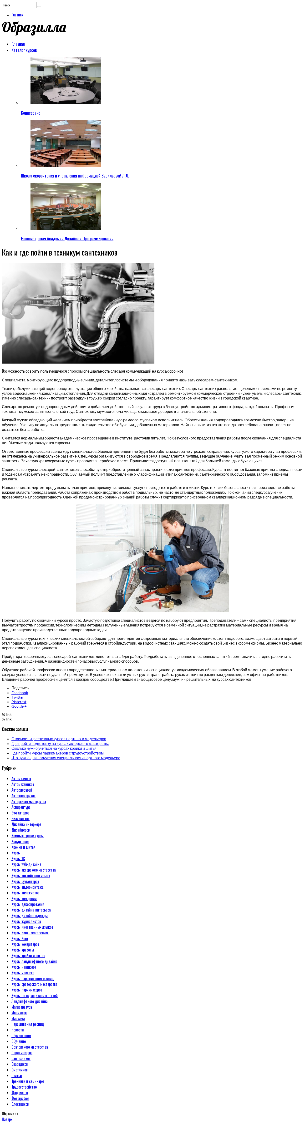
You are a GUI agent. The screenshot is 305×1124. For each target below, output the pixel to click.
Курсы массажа (22, 973)
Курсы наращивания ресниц (32, 978)
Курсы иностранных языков (32, 927)
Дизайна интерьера (26, 824)
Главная (17, 15)
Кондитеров (20, 841)
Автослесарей (21, 790)
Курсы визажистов (25, 893)
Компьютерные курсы (27, 835)
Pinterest (18, 701)
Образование (21, 1035)
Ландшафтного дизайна (29, 1001)
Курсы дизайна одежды (29, 915)
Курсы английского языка (30, 875)
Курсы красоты (22, 950)
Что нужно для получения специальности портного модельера (65, 757)
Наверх (7, 1119)
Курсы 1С (18, 858)
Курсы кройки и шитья (28, 955)
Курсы (15, 853)
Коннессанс (30, 113)
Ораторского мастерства (29, 1047)
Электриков (20, 1104)
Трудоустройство (24, 1087)
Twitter (17, 697)
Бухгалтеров (20, 813)
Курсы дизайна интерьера (31, 910)
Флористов (19, 1092)
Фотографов (20, 1098)
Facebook (19, 692)
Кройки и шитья (23, 847)
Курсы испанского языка (30, 933)
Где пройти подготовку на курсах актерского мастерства (60, 743)
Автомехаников (22, 784)
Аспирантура (20, 807)
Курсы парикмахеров (26, 990)
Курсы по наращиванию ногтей (34, 995)
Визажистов (20, 818)
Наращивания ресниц (27, 1024)
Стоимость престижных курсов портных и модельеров (58, 738)
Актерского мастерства (28, 801)
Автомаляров (21, 778)
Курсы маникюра (23, 967)
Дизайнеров (20, 830)
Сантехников (20, 1058)
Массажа (18, 1018)
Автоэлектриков (23, 796)
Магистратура (21, 1007)
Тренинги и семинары (27, 1081)
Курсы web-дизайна (26, 864)
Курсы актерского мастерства (33, 870)
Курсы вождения (24, 898)
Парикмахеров (21, 1052)
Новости (17, 1030)
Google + (19, 706)
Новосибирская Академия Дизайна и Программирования (67, 238)
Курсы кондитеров (25, 944)
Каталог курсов (24, 50)
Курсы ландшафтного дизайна (34, 961)
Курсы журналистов (26, 921)
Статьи (16, 1075)
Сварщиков (19, 1064)
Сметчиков (19, 1070)
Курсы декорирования (28, 904)
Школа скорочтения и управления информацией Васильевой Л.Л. (75, 176)
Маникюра (19, 1013)
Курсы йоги (19, 938)
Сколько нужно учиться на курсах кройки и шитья (54, 748)
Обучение (18, 1041)
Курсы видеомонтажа (27, 887)
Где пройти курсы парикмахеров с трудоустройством (57, 753)
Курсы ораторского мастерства (34, 984)
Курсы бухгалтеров (25, 881)
